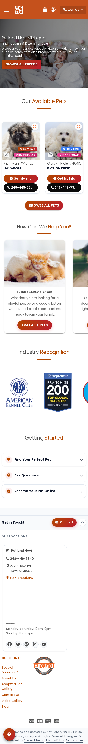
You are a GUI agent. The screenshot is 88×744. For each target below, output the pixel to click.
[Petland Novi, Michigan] (19, 10)
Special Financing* (10, 669)
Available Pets (34, 325)
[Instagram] (35, 644)
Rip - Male (19, 163)
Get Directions (21, 578)
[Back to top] (82, 522)
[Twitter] (18, 644)
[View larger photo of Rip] (34, 126)
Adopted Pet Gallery (12, 686)
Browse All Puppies (21, 64)
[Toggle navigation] (7, 9)
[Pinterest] (26, 644)
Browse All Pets (44, 205)
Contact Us (11, 695)
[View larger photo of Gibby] (78, 126)
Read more (22, 56)
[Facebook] (9, 644)
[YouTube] (43, 644)
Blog (5, 706)
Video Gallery (12, 701)
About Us (9, 678)
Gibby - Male (64, 163)
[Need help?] (9, 734)
